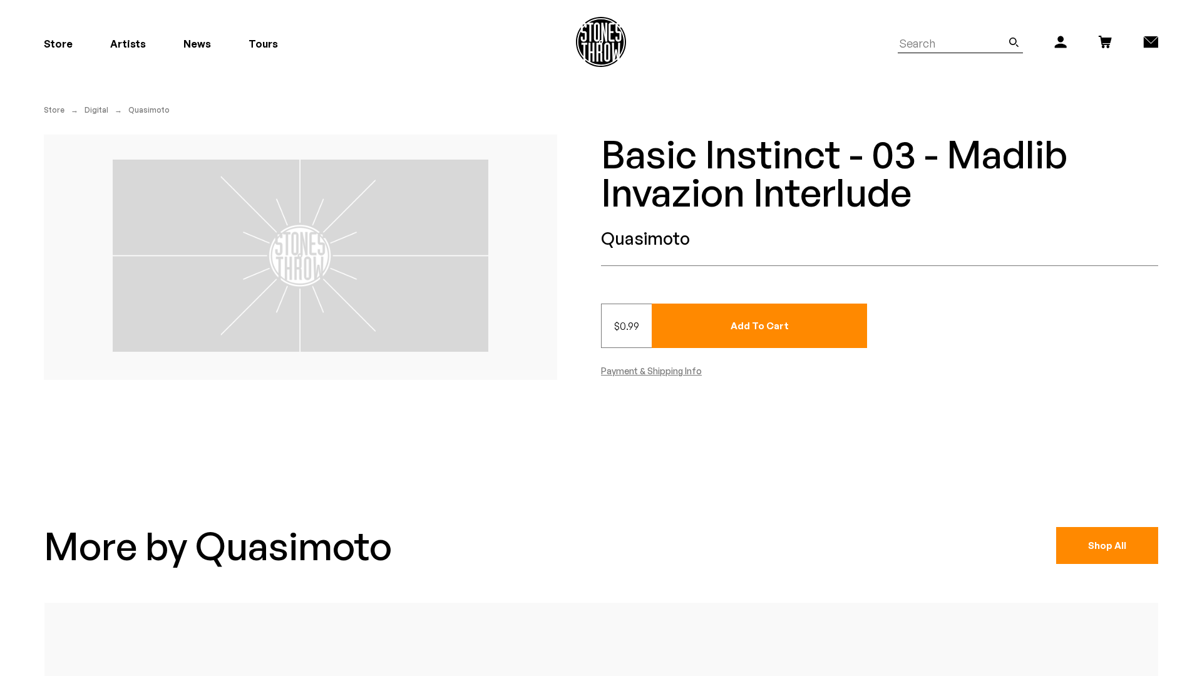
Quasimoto (149, 110)
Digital (96, 110)
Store (54, 110)
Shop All (1107, 545)
